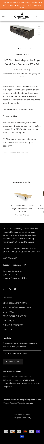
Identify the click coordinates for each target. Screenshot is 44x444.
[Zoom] (39, 26)
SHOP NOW (8, 312)
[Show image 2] (20, 48)
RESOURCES (8, 320)
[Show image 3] (23, 48)
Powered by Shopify (22, 417)
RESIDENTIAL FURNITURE (15, 316)
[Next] (30, 48)
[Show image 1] (18, 48)
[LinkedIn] (15, 289)
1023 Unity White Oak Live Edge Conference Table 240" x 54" (22, 208)
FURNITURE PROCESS (13, 325)
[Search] (37, 16)
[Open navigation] (3, 16)
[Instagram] (10, 289)
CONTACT (7, 329)
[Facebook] (4, 289)
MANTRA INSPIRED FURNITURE (17, 307)
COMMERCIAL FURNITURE (15, 303)
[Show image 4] (25, 48)
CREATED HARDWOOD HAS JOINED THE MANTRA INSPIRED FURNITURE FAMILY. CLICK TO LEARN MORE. (22, 5)
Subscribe (13, 361)
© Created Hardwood (22, 414)
